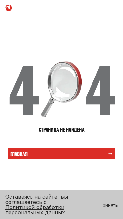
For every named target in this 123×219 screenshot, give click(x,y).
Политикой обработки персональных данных (35, 210)
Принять (109, 205)
